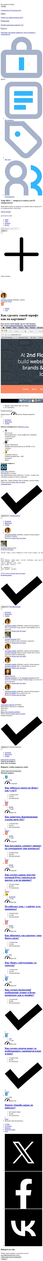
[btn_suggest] (1, 233)
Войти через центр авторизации (11, 771)
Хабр (6, 219)
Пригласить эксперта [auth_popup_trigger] (8, 759)
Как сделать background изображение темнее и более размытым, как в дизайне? (20, 992)
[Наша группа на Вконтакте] (23, 1245)
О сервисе (8, 1126)
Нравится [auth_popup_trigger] (5, 515)
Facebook (8, 420)
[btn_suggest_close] (4, 231)
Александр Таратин (7, 705)
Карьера (7, 223)
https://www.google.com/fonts (10, 712)
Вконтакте (8, 421)
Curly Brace (4, 471)
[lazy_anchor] (23, 801)
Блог (6, 1131)
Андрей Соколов (6, 548)
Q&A (6, 221)
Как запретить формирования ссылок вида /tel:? (21, 818)
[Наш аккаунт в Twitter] (23, 1170)
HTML (7, 308)
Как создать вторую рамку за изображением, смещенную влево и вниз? (23, 1051)
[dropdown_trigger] (1, 416)
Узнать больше (6, 212)
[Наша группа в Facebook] (23, 1208)
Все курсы (25, 427)
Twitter (7, 423)
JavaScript (12, 897)
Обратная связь (10, 1129)
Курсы (7, 225)
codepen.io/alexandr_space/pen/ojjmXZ (22, 325)
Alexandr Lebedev (7, 300)
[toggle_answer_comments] (6, 484)
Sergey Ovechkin (10, 693)
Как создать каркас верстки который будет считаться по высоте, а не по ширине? (20, 877)
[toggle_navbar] (1, 292)
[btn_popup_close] (4, 1259)
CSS (6, 310)
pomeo (7, 676)
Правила (8, 1128)
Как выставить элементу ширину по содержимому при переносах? (23, 847)
